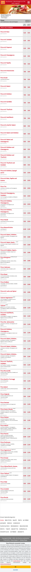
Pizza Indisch (4, 425)
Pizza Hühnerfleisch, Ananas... (9, 466)
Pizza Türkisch (4, 473)
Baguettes (14, 529)
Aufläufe (3, 523)
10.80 (28, 237)
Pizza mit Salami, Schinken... (8, 234)
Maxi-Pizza (8, 520)
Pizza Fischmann (5, 442)
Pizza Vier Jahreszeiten (7, 322)
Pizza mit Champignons (7, 55)
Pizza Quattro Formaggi (7, 379)
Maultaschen (24, 526)
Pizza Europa (4, 458)
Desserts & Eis (4, 532)
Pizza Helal (3, 482)
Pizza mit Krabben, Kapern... (8, 250)
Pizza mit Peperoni (6, 47)
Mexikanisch (14, 526)
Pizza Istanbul (4, 489)
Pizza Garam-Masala (6, 409)
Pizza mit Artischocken (7, 71)
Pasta (20, 520)
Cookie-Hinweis (16, 561)
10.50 (28, 172)
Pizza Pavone (4, 434)
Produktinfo (4, 33)
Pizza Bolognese (5, 257)
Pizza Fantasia (4, 402)
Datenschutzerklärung (5, 564)
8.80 (25, 126)
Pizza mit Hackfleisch (6, 117)
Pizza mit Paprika (5, 63)
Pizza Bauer (3, 274)
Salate (15, 520)
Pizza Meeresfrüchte (6, 227)
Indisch (9, 523)
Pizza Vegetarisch (5, 450)
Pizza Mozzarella (5, 371)
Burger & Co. (23, 529)
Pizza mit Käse (4, 32)
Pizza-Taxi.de (14, 540)
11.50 (28, 300)
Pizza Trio (3, 186)
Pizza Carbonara (5, 267)
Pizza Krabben (4, 282)
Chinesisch (16, 523)
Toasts (8, 529)
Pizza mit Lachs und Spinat (8, 291)
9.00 (29, 64)
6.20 (25, 33)
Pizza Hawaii (4, 220)
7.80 (25, 64)
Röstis (2, 529)
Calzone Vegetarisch (6, 297)
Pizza (2, 520)
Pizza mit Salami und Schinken (9, 133)
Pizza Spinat (4, 387)
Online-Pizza (23, 540)
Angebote (21, 532)
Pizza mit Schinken (6, 94)
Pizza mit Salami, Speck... (7, 242)
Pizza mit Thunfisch (6, 109)
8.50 (29, 33)
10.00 (24, 229)
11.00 (28, 229)
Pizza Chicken (4, 417)
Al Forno (26, 520)
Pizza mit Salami (5, 86)
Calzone (2, 305)
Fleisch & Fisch (4, 526)
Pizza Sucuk (3, 78)
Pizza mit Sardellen (6, 102)
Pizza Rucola (4, 497)
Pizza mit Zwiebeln (6, 39)
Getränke (13, 532)
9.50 (29, 126)
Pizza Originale (4, 394)
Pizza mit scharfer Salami (8, 125)
